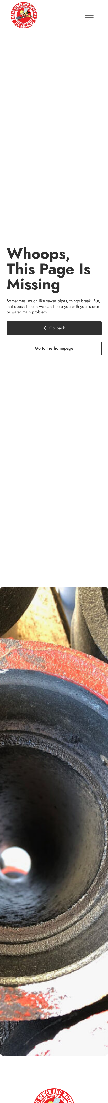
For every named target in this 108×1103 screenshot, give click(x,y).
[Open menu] (89, 15)
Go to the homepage (54, 348)
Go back (57, 328)
